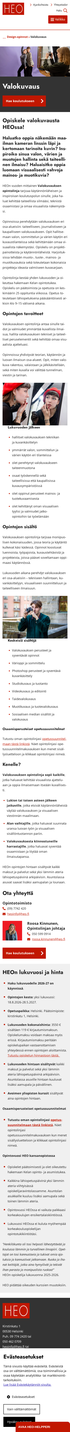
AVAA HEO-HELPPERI (34, 1427)
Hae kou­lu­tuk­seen (20, 101)
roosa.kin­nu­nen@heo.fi (48, 939)
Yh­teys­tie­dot (60, 5)
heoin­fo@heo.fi (18, 914)
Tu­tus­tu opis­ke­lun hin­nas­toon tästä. (34, 1055)
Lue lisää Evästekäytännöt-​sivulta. (27, 1385)
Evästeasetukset (23, 1397)
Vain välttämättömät (21, 1409)
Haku (59, 10)
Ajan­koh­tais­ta (40, 5)
